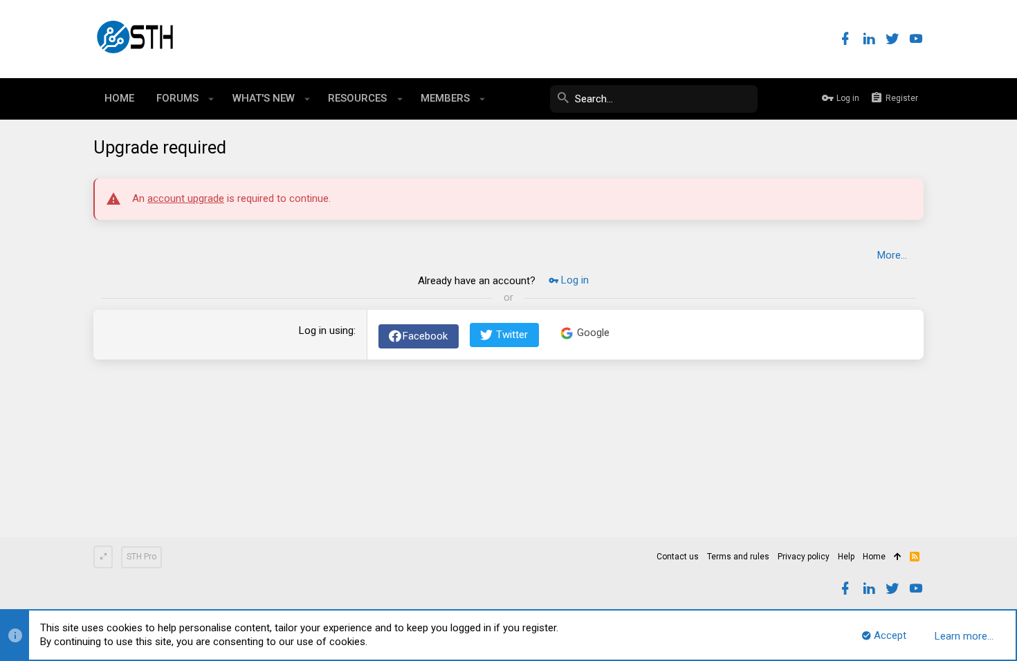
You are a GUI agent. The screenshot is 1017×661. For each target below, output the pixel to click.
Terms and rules (738, 556)
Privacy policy (804, 556)
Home (874, 556)
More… (892, 255)
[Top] (898, 557)
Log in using (326, 330)
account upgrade (185, 198)
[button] (211, 99)
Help (846, 556)
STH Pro (141, 556)
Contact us (678, 556)
